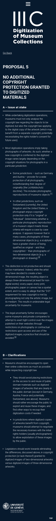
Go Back (7, 53)
